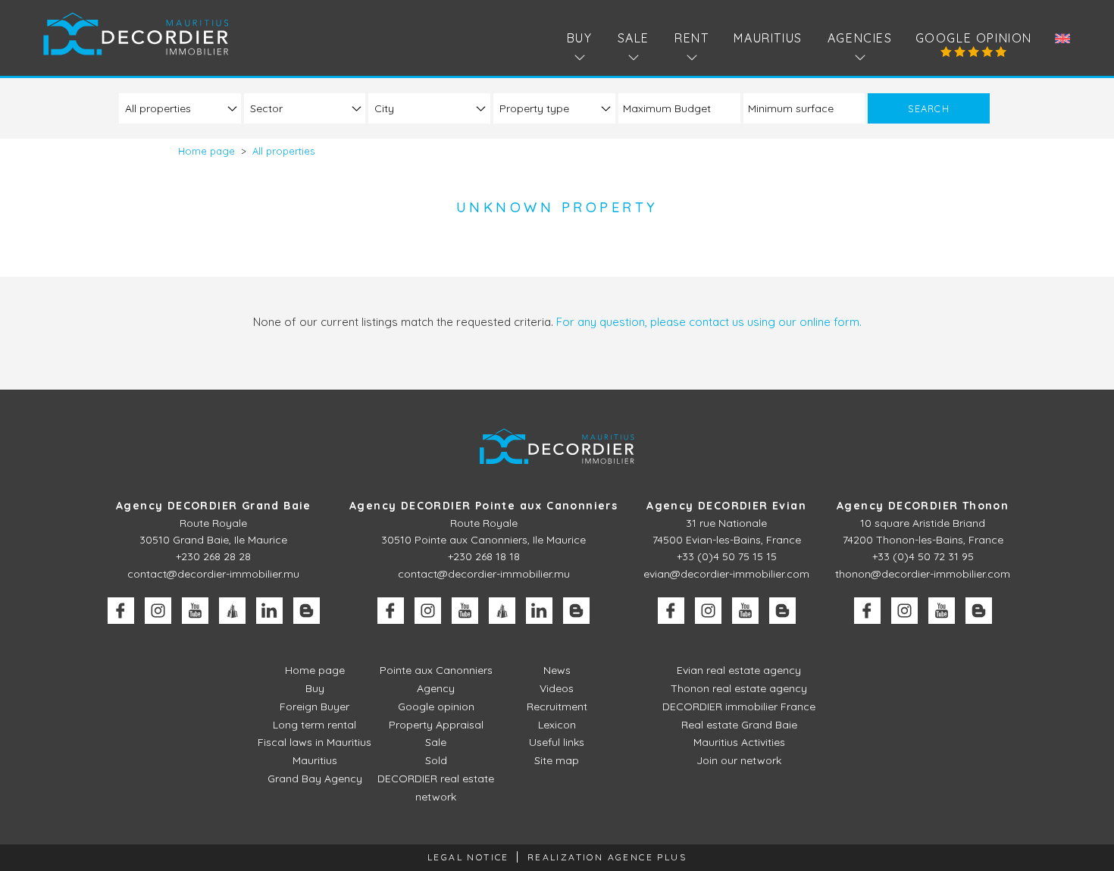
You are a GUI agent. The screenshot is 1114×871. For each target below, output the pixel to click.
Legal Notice (468, 857)
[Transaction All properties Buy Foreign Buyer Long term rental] (180, 108)
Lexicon (557, 725)
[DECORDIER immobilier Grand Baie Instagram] (158, 610)
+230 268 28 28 (213, 556)
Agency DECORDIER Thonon (923, 505)
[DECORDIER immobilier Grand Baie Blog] (306, 610)
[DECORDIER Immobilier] (136, 34)
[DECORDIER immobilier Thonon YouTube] (941, 610)
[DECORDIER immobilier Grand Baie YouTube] (195, 610)
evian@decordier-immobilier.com (726, 574)
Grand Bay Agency (315, 778)
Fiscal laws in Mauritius (314, 742)
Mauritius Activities (739, 742)
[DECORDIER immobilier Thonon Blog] (978, 610)
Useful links (556, 742)
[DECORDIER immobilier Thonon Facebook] (867, 610)
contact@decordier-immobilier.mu (213, 574)
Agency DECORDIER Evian (726, 505)
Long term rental (314, 725)
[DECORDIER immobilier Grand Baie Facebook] (121, 610)
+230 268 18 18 (484, 556)
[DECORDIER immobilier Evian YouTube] (745, 610)
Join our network (738, 760)
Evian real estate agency (739, 670)
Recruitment (557, 706)
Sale (435, 742)
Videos (557, 688)
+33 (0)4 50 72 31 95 (923, 556)
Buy (314, 688)
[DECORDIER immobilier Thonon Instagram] (904, 610)
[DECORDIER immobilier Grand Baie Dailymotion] (232, 610)
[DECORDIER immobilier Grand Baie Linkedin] (269, 610)
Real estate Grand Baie (739, 725)
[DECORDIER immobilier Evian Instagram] (708, 610)
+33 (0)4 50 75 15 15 (727, 556)
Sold (436, 760)
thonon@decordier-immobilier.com (922, 574)
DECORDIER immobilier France (738, 706)
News (557, 670)
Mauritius (768, 37)
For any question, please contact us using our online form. (709, 322)
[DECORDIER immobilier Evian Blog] (782, 610)
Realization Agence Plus (607, 857)
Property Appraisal (436, 725)
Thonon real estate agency (739, 688)
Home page (315, 670)
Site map (556, 760)
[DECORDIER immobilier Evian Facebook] (671, 610)
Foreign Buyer (314, 706)
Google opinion (973, 37)
